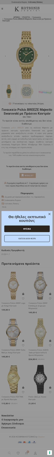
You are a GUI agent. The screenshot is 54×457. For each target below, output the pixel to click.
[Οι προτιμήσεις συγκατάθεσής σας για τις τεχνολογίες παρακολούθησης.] (49, 452)
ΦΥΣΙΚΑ (27, 228)
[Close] (49, 214)
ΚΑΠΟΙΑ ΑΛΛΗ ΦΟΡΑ (27, 238)
